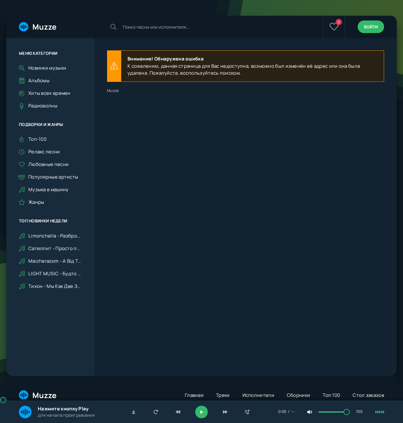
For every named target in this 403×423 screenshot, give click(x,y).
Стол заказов (368, 395)
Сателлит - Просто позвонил (55, 248)
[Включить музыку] (201, 412)
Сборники (298, 395)
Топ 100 (331, 395)
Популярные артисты (53, 177)
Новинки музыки (47, 68)
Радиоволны (42, 105)
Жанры (36, 202)
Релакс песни (44, 151)
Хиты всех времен (49, 93)
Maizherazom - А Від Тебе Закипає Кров (55, 261)
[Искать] (113, 26)
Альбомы (38, 80)
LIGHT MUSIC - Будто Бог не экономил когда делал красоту (55, 273)
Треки (223, 395)
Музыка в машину (48, 189)
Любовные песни (48, 164)
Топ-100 (37, 139)
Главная (194, 395)
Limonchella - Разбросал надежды (55, 235)
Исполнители (258, 395)
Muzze (44, 26)
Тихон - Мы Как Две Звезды (55, 286)
